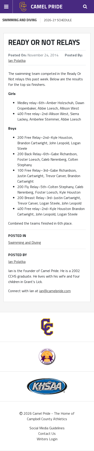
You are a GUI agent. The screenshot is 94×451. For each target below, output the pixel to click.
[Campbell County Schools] (47, 356)
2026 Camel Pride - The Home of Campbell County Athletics (49, 416)
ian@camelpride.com (55, 291)
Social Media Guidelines (47, 428)
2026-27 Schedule (58, 20)
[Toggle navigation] (6, 6)
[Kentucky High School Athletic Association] (47, 386)
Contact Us (47, 433)
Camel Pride (47, 6)
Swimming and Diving (19, 20)
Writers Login (47, 439)
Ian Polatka (17, 60)
